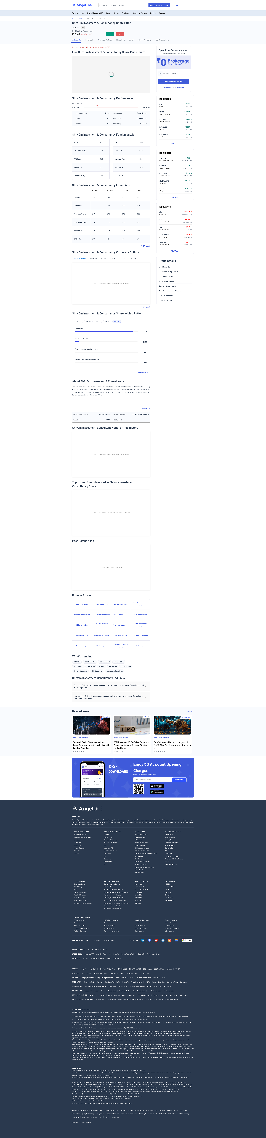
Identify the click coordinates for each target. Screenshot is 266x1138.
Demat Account (170, 837)
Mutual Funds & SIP (95, 13)
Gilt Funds (148, 999)
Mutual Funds (108, 837)
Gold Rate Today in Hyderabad (155, 982)
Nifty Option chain (88, 978)
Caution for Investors (112, 1117)
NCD (105, 864)
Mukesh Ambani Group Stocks (170, 291)
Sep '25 (88, 321)
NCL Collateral (161, 1114)
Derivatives (168, 853)
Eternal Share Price (141, 928)
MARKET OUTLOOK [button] (141, 881)
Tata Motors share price (81, 928)
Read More (146, 408)
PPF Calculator (139, 870)
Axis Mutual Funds (128, 995)
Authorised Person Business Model (115, 900)
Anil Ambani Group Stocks (168, 272)
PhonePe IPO (169, 898)
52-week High (139, 892)
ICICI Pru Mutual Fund (160, 995)
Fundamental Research (81, 892)
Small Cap (75, 31)
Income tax (168, 862)
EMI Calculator (139, 872)
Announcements (140, 887)
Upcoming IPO (108, 848)
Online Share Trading (171, 842)
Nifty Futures (86, 973)
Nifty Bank (113, 666)
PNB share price (140, 925)
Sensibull (85, 958)
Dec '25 (98, 321)
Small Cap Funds (123, 999)
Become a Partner (140, 13)
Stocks (106, 834)
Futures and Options (110, 851)
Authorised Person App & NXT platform (116, 903)
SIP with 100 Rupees (110, 840)
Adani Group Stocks (166, 267)
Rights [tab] (122, 258)
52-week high (105, 662)
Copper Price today (92, 991)
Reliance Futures (132, 973)
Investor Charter (131, 1114)
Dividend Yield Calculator (142, 848)
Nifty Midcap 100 (135, 969)
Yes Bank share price (80, 931)
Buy (110, 34)
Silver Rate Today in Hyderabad (95, 986)
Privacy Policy (109, 1103)
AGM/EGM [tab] (132, 258)
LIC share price (169, 931)
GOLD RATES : (77, 982)
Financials (89, 40)
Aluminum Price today (108, 991)
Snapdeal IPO (169, 900)
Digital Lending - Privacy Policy (94, 1114)
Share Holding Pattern (125, 40)
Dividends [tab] (93, 258)
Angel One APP (89, 954)
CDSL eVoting (172, 1114)
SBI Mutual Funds (114, 995)
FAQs (176, 1110)
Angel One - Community (81, 900)
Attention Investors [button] (81, 1010)
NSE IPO (167, 884)
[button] (111, 686)
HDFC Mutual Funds (143, 995)
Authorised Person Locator (112, 908)
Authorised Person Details (112, 906)
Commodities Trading (172, 856)
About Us (77, 840)
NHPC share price (109, 923)
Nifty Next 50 (126, 666)
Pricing (153, 13)
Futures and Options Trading (174, 859)
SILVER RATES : (77, 986)
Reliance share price (171, 920)
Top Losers (138, 900)
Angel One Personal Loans (115, 1114)
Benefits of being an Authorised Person (116, 892)
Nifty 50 (102, 666)
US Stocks (107, 853)
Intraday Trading (170, 845)
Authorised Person (171, 864)
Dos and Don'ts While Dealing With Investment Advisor (153, 1110)
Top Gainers (138, 898)
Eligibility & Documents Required (114, 898)
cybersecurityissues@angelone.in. (131, 1096)
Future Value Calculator (142, 851)
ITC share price (169, 925)
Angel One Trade (101, 954)
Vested (109, 958)
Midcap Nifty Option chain (125, 978)
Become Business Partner (112, 884)
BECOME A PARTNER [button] (111, 881)
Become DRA (108, 887)
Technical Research (80, 895)
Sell (120, 34)
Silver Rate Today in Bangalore (119, 986)
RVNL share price (109, 925)
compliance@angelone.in (123, 1091)
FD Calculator (139, 856)
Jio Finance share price (172, 928)
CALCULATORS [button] (140, 832)
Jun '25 (79, 321)
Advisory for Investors (146, 1114)
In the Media (77, 845)
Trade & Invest (78, 13)
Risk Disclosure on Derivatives (92, 1117)
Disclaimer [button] (76, 1068)
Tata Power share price (111, 931)
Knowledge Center (79, 884)
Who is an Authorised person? (113, 889)
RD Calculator (139, 859)
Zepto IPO (168, 895)
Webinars (77, 851)
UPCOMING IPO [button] (170, 881)
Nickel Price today (139, 991)
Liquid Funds (111, 999)
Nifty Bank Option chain (105, 978)
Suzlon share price (79, 923)
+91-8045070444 (106, 1096)
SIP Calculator (97, 671)
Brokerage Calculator (141, 834)
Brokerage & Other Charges (82, 837)
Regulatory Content (95, 1110)
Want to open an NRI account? (173, 87)
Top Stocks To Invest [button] (82, 917)
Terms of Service (122, 1103)
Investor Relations (79, 848)
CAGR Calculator (140, 845)
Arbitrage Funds (137, 999)
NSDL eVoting (184, 1114)
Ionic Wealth (103, 950)
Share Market (169, 848)
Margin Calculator (81, 671)
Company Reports (79, 898)
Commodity (107, 861)
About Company (144, 40)
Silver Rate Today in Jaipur (162, 986)
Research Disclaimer (79, 1110)
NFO (105, 845)
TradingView (117, 958)
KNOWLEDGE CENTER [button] (172, 832)
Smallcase (94, 958)
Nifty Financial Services (107, 969)
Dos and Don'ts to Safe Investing (115, 1110)
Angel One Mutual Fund (97, 995)
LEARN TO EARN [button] (79, 881)
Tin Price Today (169, 991)
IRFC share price (79, 920)
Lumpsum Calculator (115, 671)
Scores (130, 1110)
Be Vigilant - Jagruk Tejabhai (83, 903)
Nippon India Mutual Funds (179, 995)
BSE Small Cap (90, 662)
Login (177, 5)
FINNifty (77, 662)
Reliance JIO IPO (170, 887)
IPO (166, 851)
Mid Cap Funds (159, 999)
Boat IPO (168, 892)
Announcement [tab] (80, 258)
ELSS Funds (100, 999)
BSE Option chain (159, 978)
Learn (108, 13)
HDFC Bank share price (111, 920)
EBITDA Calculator (140, 864)
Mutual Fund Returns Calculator (144, 867)
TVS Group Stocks (165, 300)
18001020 (97, 940)
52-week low (119, 662)
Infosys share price (171, 923)
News (116, 13)
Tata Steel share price (142, 920)
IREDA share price (79, 925)
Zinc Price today (124, 991)
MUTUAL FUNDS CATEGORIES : (83, 999)
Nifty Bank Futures (100, 973)
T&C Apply (183, 1110)
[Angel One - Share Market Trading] (82, 5)
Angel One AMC (92, 950)
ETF (105, 856)
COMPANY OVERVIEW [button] (81, 832)
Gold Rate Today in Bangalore (177, 982)
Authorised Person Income (112, 895)
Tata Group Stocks (166, 296)
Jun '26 (116, 321)
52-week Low (139, 895)
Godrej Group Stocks (166, 281)
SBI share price (109, 928)
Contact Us (77, 842)
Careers (76, 853)
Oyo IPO (167, 889)
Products (125, 13)
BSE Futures (144, 973)
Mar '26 (107, 321)
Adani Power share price (142, 923)
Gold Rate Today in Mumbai (93, 982)
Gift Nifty (91, 666)
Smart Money (78, 887)
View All (190, 712)
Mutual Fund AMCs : (80, 995)
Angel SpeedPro (114, 954)
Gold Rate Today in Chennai (133, 982)
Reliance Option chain (143, 978)
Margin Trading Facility (128, 954)
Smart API (141, 954)
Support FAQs (109, 940)
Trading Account (170, 840)
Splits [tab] (112, 258)
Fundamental (76, 40)
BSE (82, 27)
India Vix (169, 969)
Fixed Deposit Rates (153, 954)
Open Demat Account (159, 5)
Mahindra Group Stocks (167, 286)
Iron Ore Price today (154, 991)
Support (162, 13)
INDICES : (75, 969)
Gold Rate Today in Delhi (113, 982)
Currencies (107, 859)
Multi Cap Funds (172, 999)
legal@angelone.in (126, 1098)
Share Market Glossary (142, 889)
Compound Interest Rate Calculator (146, 853)
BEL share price (139, 931)
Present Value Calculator (142, 861)
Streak (102, 958)
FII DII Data (138, 903)
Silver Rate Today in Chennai (141, 986)
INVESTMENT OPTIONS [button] (112, 832)
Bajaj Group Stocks (166, 276)
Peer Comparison (162, 40)
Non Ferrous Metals (86, 31)
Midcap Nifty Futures (116, 973)
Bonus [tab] (103, 258)
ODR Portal (75, 1117)
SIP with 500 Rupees (110, 842)
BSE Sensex (78, 666)
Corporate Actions (105, 40)
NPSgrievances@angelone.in (81, 1094)
